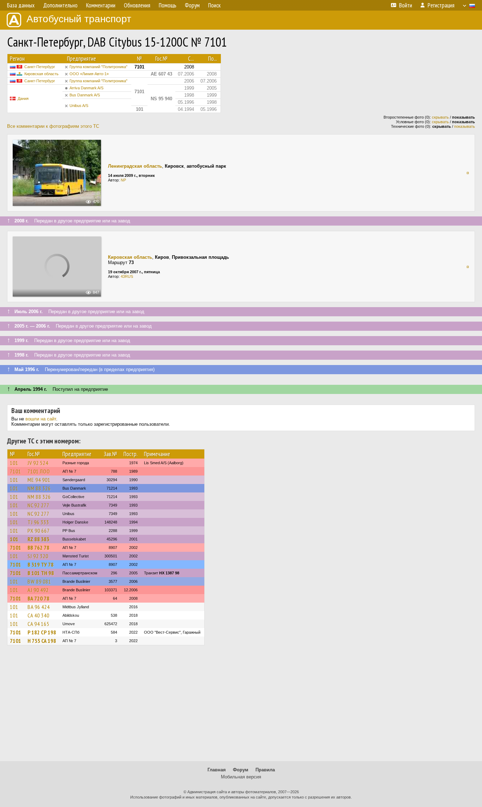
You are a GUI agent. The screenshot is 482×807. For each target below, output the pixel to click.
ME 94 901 (39, 479)
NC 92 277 (38, 505)
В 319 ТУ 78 (41, 564)
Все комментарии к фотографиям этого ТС (53, 126)
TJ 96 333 (38, 522)
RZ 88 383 (38, 539)
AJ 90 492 (38, 589)
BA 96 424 (39, 606)
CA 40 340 (38, 615)
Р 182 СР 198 (42, 632)
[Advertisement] (241, 706)
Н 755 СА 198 (42, 640)
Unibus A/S (79, 105)
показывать (464, 126)
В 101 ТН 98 (41, 572)
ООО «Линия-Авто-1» (89, 74)
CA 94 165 (38, 623)
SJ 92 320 (38, 556)
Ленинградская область (135, 166)
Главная (216, 769)
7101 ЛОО (39, 471)
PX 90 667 (39, 530)
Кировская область (41, 74)
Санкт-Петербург (39, 67)
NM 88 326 (39, 488)
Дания (23, 98)
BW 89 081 (39, 581)
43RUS (127, 276)
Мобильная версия (241, 776)
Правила (265, 769)
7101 (15, 471)
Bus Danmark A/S (85, 95)
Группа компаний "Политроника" (98, 67)
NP (123, 180)
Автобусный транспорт (78, 18)
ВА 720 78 (38, 598)
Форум (240, 769)
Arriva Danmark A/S (86, 88)
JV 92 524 (38, 462)
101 (14, 462)
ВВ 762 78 (38, 547)
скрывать (440, 117)
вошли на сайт (40, 419)
